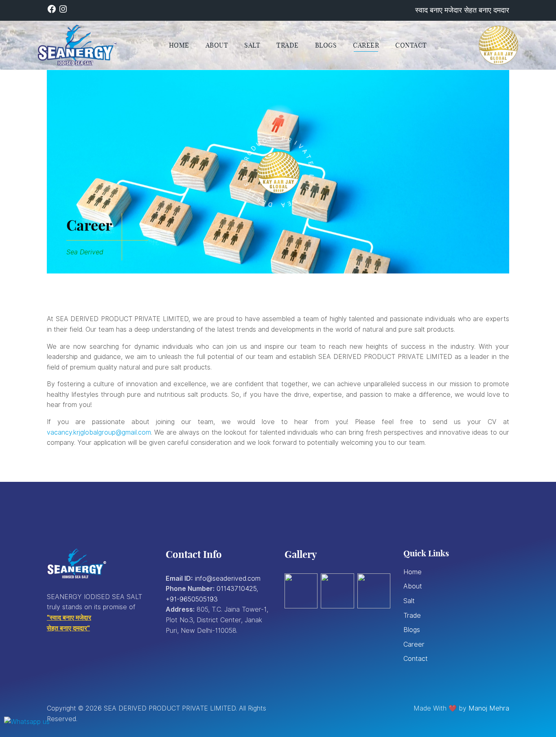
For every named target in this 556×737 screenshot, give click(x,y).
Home (412, 572)
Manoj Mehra (488, 708)
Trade (412, 615)
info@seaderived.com (227, 578)
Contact (415, 659)
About (412, 586)
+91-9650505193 (192, 599)
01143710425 (236, 589)
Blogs (411, 630)
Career (414, 644)
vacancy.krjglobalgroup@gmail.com (99, 432)
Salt (409, 601)
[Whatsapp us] (27, 722)
